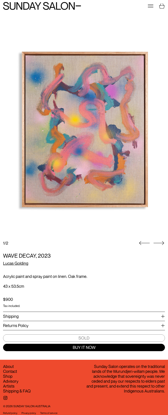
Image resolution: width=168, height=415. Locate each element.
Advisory (10, 381)
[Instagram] (5, 398)
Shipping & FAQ (17, 391)
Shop (7, 376)
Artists (9, 386)
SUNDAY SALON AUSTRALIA (31, 406)
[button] (84, 128)
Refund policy (10, 413)
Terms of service (48, 413)
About (8, 366)
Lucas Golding (15, 263)
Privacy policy (29, 413)
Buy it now (84, 347)
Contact (10, 371)
